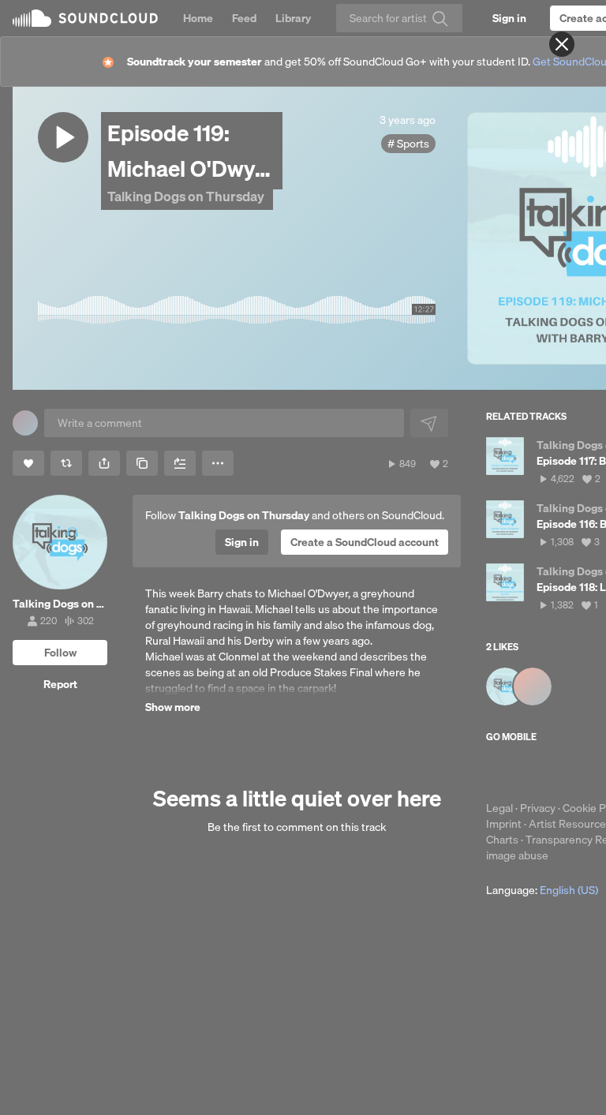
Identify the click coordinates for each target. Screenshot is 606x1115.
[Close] (561, 44)
